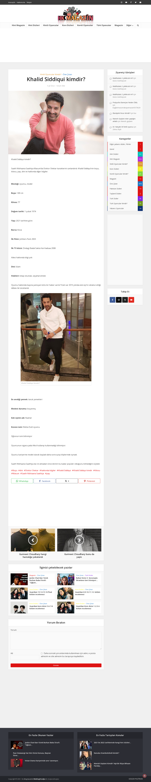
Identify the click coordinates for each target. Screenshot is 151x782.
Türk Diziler (89, 575)
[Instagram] (119, 300)
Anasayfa (11, 2)
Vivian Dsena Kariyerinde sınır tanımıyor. (42, 761)
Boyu (15, 470)
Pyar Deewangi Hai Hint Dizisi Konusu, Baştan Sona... (32, 754)
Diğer (128, 25)
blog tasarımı (28, 779)
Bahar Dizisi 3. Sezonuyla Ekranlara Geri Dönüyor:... (87, 579)
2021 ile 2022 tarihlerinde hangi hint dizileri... (112, 742)
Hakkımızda (21, 2)
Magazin (119, 25)
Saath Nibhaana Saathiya (33, 473)
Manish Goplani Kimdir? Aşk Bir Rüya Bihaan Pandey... (112, 764)
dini (21, 470)
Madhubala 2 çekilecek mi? (123, 78)
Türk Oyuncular (103, 25)
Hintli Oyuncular (51, 25)
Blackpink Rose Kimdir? (121, 113)
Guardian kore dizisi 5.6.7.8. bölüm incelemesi (41, 607)
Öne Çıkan (67, 74)
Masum (16, 473)
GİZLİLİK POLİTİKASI (136, 779)
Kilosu (97, 470)
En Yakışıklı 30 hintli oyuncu (123, 127)
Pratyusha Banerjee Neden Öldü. (125, 102)
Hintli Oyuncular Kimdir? (50, 74)
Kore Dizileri (68, 25)
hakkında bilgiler (48, 470)
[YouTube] (131, 300)
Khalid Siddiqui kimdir (82, 470)
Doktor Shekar (31, 470)
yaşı (48, 473)
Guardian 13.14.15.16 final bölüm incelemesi (40, 593)
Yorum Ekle (60, 86)
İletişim (29, 2)
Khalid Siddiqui (64, 470)
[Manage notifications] (145, 776)
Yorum (14, 630)
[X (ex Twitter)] (125, 300)
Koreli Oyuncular (85, 25)
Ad (12, 653)
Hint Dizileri (34, 25)
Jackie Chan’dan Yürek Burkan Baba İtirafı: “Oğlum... (38, 580)
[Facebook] (112, 300)
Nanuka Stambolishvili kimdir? (106, 753)
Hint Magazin (18, 25)
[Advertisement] (75, 45)
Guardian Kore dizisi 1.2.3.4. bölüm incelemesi (88, 607)
